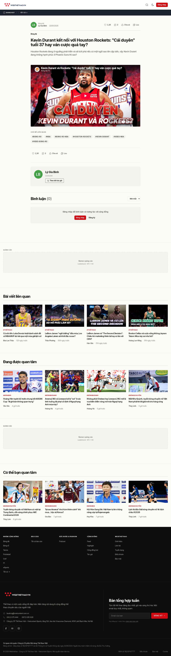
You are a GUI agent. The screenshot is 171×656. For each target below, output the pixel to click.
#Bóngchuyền (135, 395)
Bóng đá (34, 34)
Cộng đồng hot (92, 550)
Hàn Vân (90, 343)
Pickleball (7, 554)
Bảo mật (118, 559)
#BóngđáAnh (51, 395)
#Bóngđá (7, 395)
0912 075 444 (12, 617)
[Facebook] (6, 628)
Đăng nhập (162, 5)
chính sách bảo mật (132, 621)
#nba (48, 137)
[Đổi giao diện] (152, 4)
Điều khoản (119, 554)
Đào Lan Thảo (8, 340)
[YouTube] (12, 628)
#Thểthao (7, 330)
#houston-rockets (82, 137)
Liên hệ (118, 546)
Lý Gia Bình (42, 26)
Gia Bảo (48, 517)
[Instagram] (18, 628)
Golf (4, 559)
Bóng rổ (6, 546)
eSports (6, 567)
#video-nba (119, 137)
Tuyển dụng (119, 550)
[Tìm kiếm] (146, 4)
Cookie (165, 652)
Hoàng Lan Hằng (135, 340)
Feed (89, 541)
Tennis (5, 550)
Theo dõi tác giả (56, 180)
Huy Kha (90, 517)
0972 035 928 (27, 617)
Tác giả (90, 554)
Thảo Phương (50, 340)
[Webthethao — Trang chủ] (15, 5)
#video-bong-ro (39, 141)
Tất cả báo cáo (36, 541)
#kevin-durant (102, 137)
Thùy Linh (132, 406)
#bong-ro (37, 137)
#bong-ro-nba (62, 137)
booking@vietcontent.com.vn (18, 613)
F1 (4, 563)
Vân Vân (6, 406)
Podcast (62, 541)
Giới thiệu (118, 541)
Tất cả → (24, 13)
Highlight (90, 546)
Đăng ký (92, 217)
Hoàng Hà (49, 409)
